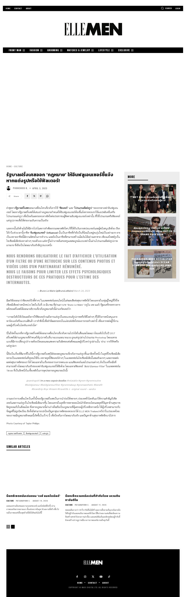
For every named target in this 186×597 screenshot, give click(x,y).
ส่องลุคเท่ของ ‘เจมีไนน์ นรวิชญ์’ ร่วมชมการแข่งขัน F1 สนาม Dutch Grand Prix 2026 (152, 231)
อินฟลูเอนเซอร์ (32, 433)
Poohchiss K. (20, 188)
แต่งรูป (45, 433)
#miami (53, 388)
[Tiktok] (109, 577)
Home (9, 166)
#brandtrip (37, 388)
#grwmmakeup (68, 384)
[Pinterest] (41, 196)
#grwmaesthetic (84, 384)
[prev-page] (8, 527)
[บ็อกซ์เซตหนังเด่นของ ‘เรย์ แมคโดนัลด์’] (34, 473)
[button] (166, 8)
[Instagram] (85, 577)
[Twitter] (93, 577)
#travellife (62, 388)
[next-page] (13, 527)
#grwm (81, 380)
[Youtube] (101, 577)
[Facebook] (27, 196)
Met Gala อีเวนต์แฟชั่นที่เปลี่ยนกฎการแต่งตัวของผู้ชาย (152, 198)
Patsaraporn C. (23, 500)
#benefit (98, 384)
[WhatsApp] (47, 196)
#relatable (72, 380)
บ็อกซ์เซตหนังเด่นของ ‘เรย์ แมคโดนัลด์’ (33, 496)
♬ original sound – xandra (82, 388)
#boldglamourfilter (50, 384)
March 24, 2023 (82, 290)
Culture (18, 166)
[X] (34, 196)
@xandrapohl (33, 380)
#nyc (45, 388)
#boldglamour (32, 384)
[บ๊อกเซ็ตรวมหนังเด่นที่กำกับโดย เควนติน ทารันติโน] (93, 473)
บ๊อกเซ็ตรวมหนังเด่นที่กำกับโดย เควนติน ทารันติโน (92, 498)
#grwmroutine (93, 380)
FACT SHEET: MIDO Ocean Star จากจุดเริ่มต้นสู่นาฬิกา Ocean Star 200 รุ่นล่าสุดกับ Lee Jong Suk (152, 263)
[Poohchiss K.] (9, 188)
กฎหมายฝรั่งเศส (15, 433)
